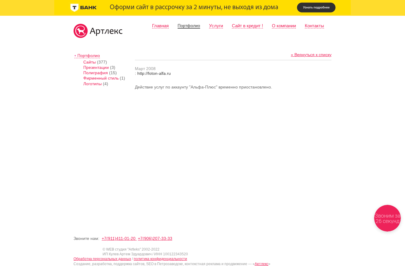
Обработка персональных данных (102, 259)
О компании (284, 25)
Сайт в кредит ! (247, 25)
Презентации (96, 67)
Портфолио (189, 25)
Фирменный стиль (101, 78)
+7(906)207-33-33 (155, 238)
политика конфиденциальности (160, 259)
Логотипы (92, 83)
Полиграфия (95, 72)
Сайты (89, 62)
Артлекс (261, 264)
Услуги (216, 25)
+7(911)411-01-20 (119, 238)
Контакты (314, 25)
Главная (160, 25)
